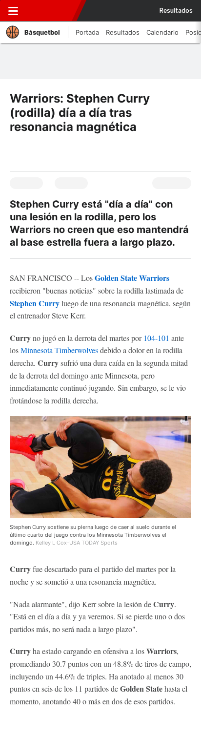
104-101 (156, 338)
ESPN (52, 10)
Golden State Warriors (132, 277)
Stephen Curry (35, 303)
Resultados (176, 10)
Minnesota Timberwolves (59, 350)
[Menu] (13, 10)
